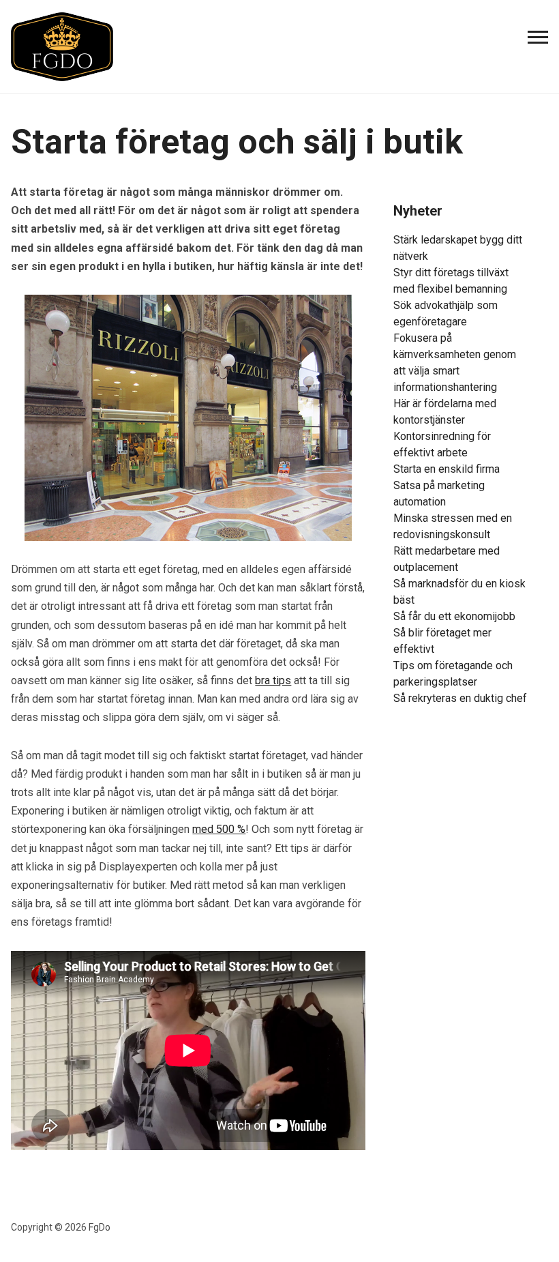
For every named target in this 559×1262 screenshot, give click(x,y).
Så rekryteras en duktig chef (460, 698)
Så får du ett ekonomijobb (454, 616)
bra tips (273, 680)
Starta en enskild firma (446, 469)
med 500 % (218, 829)
